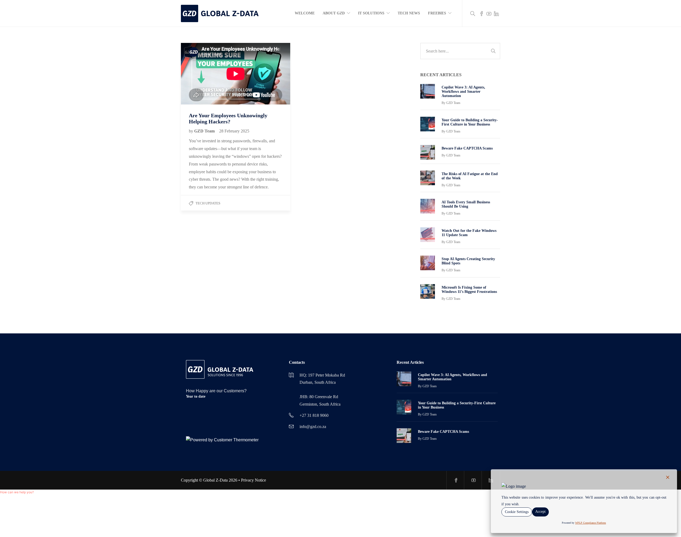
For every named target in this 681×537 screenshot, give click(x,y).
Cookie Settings (517, 512)
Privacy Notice (253, 480)
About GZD (334, 13)
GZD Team (205, 131)
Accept (540, 512)
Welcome (305, 13)
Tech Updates (208, 203)
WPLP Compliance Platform (590, 522)
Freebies (437, 13)
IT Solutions (371, 13)
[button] (17, 492)
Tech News (409, 13)
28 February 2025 (234, 131)
